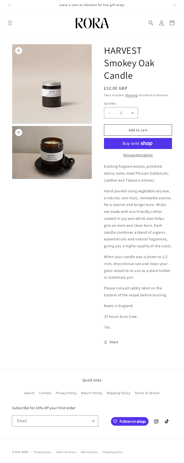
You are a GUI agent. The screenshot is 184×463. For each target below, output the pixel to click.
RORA (25, 452)
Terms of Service (147, 393)
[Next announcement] (174, 5)
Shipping (131, 95)
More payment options (138, 155)
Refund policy (89, 452)
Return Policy (91, 393)
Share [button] (113, 342)
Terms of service (66, 452)
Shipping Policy (118, 393)
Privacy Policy (66, 393)
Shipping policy (113, 452)
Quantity (110, 103)
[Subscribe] (92, 421)
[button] (10, 23)
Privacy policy (43, 452)
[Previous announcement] (9, 5)
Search (29, 393)
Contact (45, 393)
